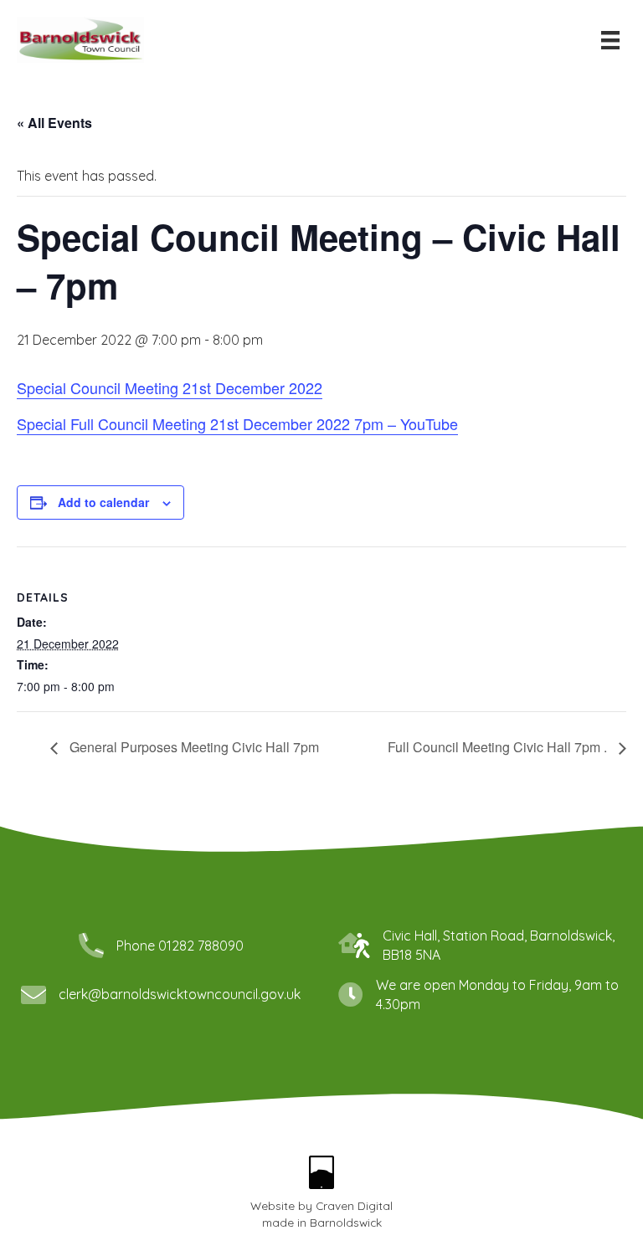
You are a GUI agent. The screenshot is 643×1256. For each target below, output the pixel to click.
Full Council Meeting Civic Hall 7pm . (499, 746)
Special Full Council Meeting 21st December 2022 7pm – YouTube (237, 423)
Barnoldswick (346, 1222)
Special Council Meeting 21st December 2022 (169, 387)
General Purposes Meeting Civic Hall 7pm (192, 746)
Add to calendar (103, 502)
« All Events (54, 122)
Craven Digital (354, 1205)
